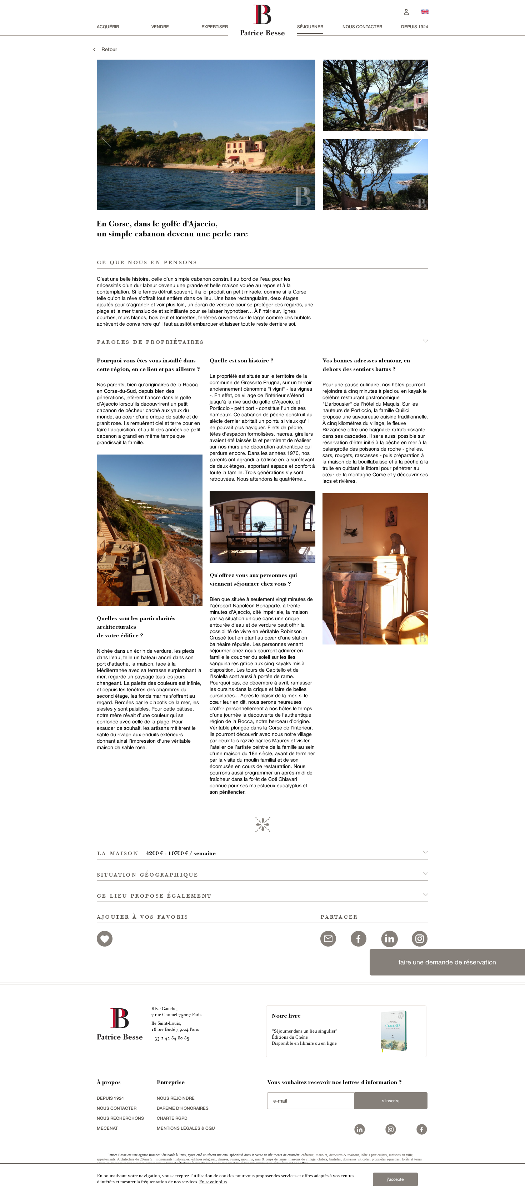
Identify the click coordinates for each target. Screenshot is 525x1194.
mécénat (107, 1128)
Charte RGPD (172, 1118)
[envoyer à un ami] (328, 937)
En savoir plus (213, 1181)
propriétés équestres (386, 1159)
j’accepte (395, 1179)
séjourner (310, 26)
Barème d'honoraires (183, 1108)
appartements (106, 1159)
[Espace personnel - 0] (406, 11)
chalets (322, 1159)
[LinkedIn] (389, 937)
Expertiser (214, 26)
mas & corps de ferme (270, 1159)
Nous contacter (362, 26)
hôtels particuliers (374, 1155)
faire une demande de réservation (447, 962)
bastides (335, 1159)
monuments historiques (172, 1159)
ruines (234, 1159)
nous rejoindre (176, 1098)
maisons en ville (400, 1155)
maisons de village (302, 1159)
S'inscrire (390, 1100)
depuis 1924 (414, 26)
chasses (223, 1159)
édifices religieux (203, 1159)
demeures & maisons (344, 1155)
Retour (107, 49)
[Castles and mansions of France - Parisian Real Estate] (425, 11)
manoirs (321, 1155)
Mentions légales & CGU (186, 1128)
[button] (262, 848)
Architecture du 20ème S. (135, 1159)
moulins (247, 1159)
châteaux (307, 1155)
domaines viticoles (356, 1159)
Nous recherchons (120, 1118)
